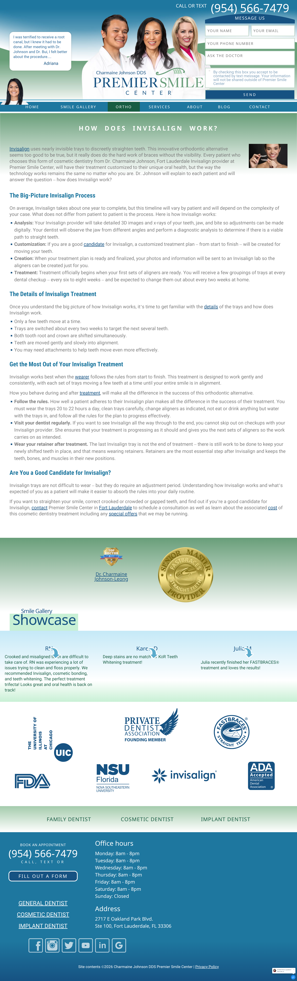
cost (272, 507)
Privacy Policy (207, 966)
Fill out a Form (43, 876)
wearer (82, 377)
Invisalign (19, 149)
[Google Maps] (119, 950)
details (211, 306)
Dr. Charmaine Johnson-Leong (111, 576)
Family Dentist (69, 819)
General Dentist (43, 903)
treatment (90, 393)
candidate (94, 244)
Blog (224, 106)
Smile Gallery (78, 106)
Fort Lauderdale (115, 507)
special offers (123, 513)
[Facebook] (35, 950)
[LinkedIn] (102, 950)
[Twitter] (68, 950)
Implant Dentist (225, 819)
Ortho (124, 106)
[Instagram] (52, 950)
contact (39, 507)
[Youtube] (85, 950)
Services (159, 106)
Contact (259, 106)
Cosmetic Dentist (147, 819)
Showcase (44, 619)
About (195, 106)
